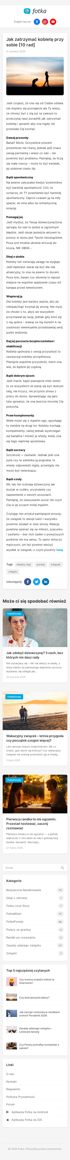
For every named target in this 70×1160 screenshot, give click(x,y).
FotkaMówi (34, 913)
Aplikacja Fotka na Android (29, 1112)
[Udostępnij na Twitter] (36, 581)
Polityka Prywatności (20, 1097)
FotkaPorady (34, 921)
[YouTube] (53, 22)
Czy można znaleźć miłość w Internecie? (36, 981)
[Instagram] (45, 22)
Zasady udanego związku (34, 945)
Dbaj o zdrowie (34, 898)
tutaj (59, 550)
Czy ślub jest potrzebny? (34, 997)
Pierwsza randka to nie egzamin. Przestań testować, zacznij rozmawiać (31, 823)
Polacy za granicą (34, 929)
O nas (10, 1074)
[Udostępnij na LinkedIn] (45, 581)
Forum (10, 1104)
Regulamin (13, 1089)
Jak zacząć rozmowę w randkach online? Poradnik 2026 (39, 1014)
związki (12, 571)
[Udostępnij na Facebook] (27, 581)
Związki (34, 953)
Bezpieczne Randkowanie (34, 890)
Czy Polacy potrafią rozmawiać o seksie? (39, 1046)
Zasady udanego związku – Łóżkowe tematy (35, 1030)
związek (55, 564)
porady (41, 564)
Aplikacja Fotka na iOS (26, 1120)
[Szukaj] (62, 868)
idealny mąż (24, 564)
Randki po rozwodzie (34, 937)
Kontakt (11, 1081)
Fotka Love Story (34, 906)
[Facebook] (37, 22)
